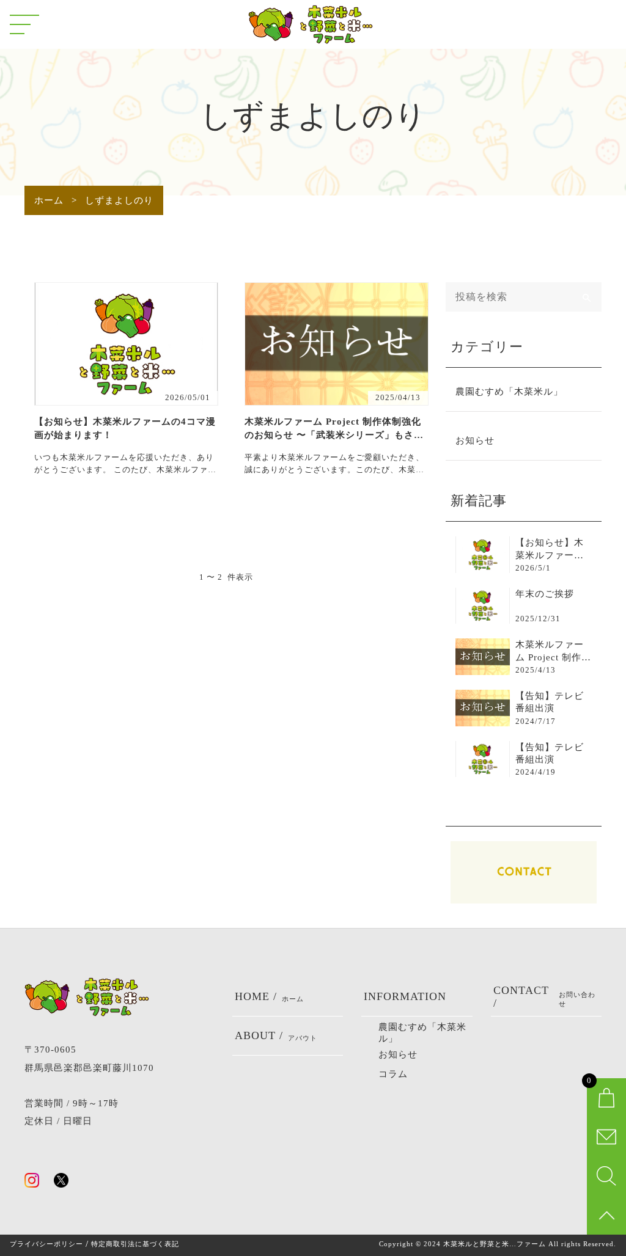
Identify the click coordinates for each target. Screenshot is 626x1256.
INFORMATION (405, 996)
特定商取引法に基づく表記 (135, 1244)
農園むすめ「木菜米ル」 (509, 391)
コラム (393, 1074)
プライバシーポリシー (46, 1244)
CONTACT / (544, 996)
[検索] (587, 297)
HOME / (269, 996)
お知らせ (475, 440)
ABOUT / (276, 1035)
